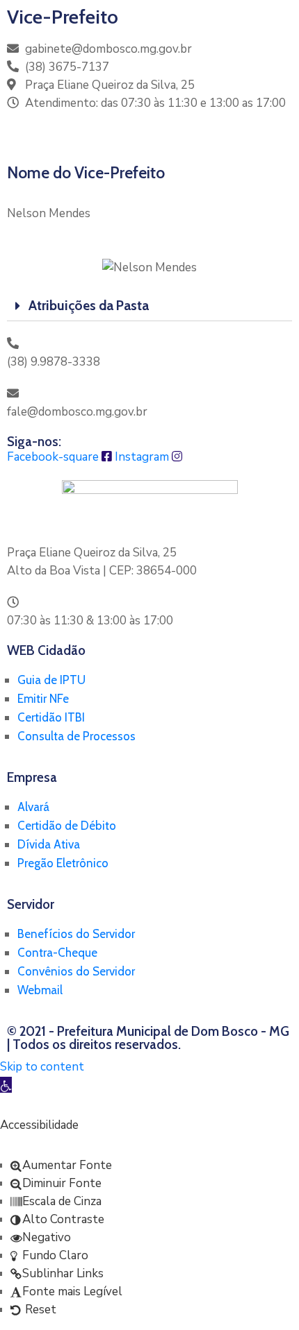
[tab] (149, 306)
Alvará (33, 807)
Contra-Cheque (57, 953)
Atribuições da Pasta (89, 306)
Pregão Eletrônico (62, 863)
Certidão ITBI (51, 717)
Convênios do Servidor (76, 971)
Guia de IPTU (51, 680)
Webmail (40, 990)
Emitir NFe (43, 699)
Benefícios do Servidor (76, 934)
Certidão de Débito (66, 826)
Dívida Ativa (48, 844)
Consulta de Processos (76, 736)
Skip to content (42, 1067)
